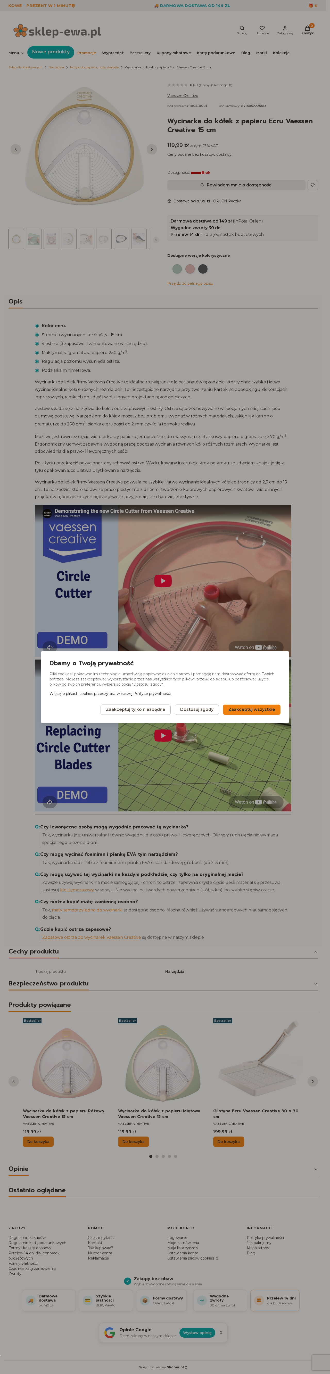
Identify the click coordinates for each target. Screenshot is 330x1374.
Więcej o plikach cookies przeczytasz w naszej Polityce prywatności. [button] (110, 693)
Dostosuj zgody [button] (196, 709)
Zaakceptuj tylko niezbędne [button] (135, 709)
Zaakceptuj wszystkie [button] (251, 709)
